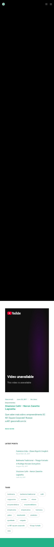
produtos (33, 515)
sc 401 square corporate (16, 525)
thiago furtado (35, 525)
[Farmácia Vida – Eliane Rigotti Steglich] (9, 452)
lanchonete (21, 515)
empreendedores (30, 504)
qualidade (11, 520)
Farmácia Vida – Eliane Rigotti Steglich (32, 451)
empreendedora (13, 504)
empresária (11, 510)
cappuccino (11, 499)
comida (23, 499)
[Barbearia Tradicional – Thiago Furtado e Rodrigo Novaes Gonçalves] (9, 463)
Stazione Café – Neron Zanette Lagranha (29, 473)
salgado (23, 520)
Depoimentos (10, 403)
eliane (34, 499)
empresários (25, 510)
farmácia (39, 510)
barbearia (11, 494)
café (42, 494)
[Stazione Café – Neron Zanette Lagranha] (9, 474)
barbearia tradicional (27, 494)
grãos (9, 515)
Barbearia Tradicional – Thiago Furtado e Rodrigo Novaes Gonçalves (32, 462)
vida (9, 531)
